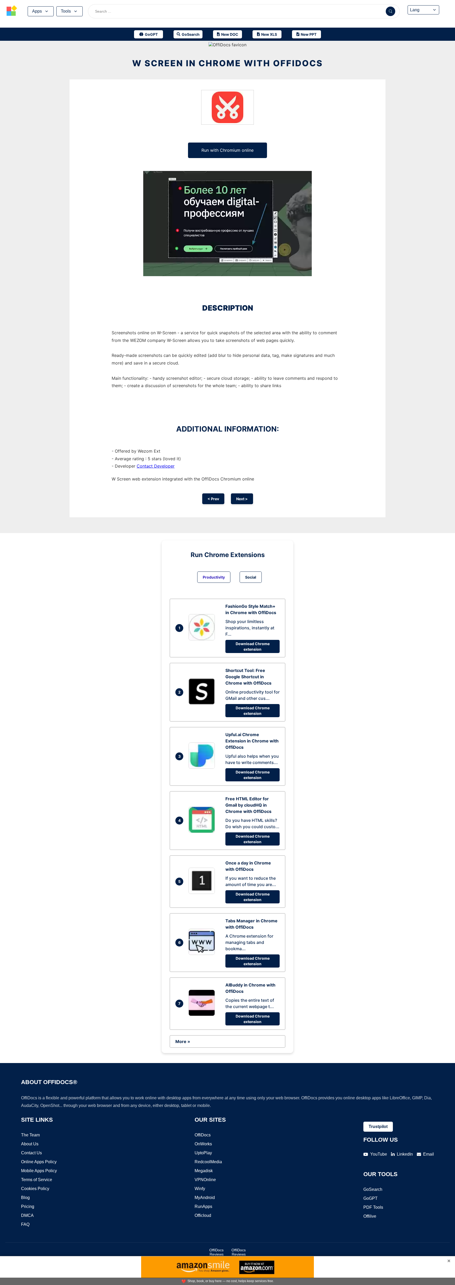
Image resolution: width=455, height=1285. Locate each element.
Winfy (200, 1188)
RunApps (203, 1206)
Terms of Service (36, 1179)
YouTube (378, 1154)
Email (428, 1154)
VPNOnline (205, 1179)
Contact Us (31, 1153)
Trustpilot (378, 1126)
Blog (25, 1197)
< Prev (213, 499)
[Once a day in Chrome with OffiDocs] (203, 892)
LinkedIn (405, 1154)
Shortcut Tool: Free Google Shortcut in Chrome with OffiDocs (248, 677)
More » (182, 1041)
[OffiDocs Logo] (12, 11)
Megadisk (204, 1170)
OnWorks (203, 1144)
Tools (66, 11)
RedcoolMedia (208, 1162)
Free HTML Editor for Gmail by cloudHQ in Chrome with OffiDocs (248, 805)
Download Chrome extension (253, 646)
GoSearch (372, 1189)
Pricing (27, 1206)
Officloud (203, 1215)
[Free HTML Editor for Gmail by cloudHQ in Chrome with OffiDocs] (203, 831)
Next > (242, 499)
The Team (30, 1135)
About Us (29, 1144)
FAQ (25, 1224)
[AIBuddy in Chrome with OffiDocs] (203, 1014)
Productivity (214, 577)
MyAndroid (205, 1197)
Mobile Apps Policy (39, 1170)
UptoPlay (203, 1153)
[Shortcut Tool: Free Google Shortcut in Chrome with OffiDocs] (203, 703)
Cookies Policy (35, 1188)
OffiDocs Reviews (216, 1252)
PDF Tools (373, 1207)
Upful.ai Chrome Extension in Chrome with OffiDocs (252, 741)
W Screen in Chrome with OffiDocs (227, 63)
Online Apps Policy (39, 1162)
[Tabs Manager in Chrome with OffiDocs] (203, 953)
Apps (37, 11)
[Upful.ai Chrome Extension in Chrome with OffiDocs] (203, 767)
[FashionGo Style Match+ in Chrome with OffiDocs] (203, 638)
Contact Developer (156, 466)
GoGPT (370, 1198)
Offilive (369, 1216)
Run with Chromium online (227, 150)
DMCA (27, 1215)
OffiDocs (203, 1135)
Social (250, 577)
